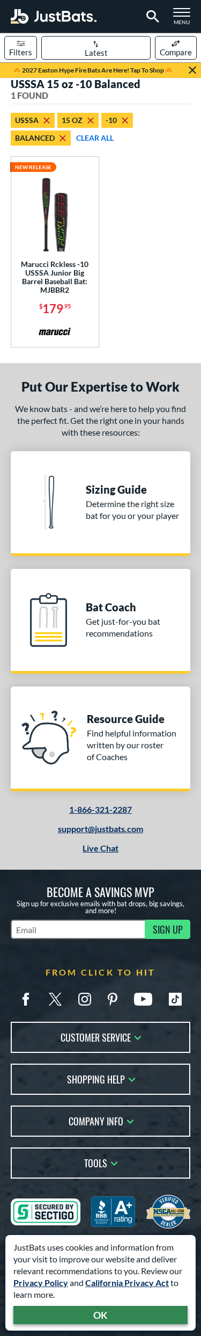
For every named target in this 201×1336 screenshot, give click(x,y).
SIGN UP (168, 929)
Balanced (35, 137)
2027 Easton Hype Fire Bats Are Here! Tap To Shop (93, 70)
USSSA (27, 120)
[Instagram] (84, 999)
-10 (111, 120)
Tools (95, 1162)
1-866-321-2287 (100, 809)
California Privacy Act (127, 1282)
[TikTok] (175, 999)
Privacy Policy (40, 1282)
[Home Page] (53, 16)
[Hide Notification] (192, 70)
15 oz (72, 120)
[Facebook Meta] (25, 999)
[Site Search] (150, 16)
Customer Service (96, 1036)
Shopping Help (96, 1078)
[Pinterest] (112, 999)
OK (100, 1315)
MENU (185, 19)
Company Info (96, 1120)
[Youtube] (143, 999)
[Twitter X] (55, 999)
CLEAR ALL (95, 137)
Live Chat (100, 848)
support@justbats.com (100, 829)
